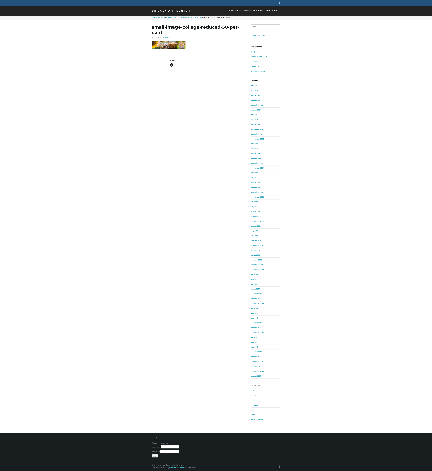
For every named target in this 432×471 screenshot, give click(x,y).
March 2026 (255, 95)
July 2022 (254, 202)
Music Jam (255, 410)
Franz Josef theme (176, 467)
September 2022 (257, 197)
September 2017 (257, 332)
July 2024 (254, 144)
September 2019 (257, 269)
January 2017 (256, 357)
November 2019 (257, 265)
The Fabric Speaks (258, 66)
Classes (254, 390)
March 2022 (255, 211)
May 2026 (254, 90)
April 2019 (254, 284)
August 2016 (256, 376)
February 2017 (256, 352)
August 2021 (256, 226)
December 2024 (257, 129)
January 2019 (256, 298)
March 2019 (255, 289)
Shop (274, 11)
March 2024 (255, 153)
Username (156, 447)
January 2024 (256, 158)
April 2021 (254, 236)
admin (167, 38)
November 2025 (257, 105)
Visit (268, 11)
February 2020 (256, 260)
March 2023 (255, 182)
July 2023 (254, 173)
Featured (254, 405)
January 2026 (256, 100)
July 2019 (254, 274)
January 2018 (256, 328)
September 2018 (257, 303)
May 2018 (254, 318)
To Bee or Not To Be (259, 57)
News (253, 415)
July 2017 (254, 337)
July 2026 (254, 86)
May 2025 (254, 119)
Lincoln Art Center (171, 10)
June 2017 (254, 342)
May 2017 (254, 347)
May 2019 (254, 279)
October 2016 (256, 366)
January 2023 (256, 187)
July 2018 (254, 308)
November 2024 (257, 134)
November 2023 (257, 163)
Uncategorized (257, 419)
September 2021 (257, 221)
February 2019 (256, 294)
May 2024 (254, 149)
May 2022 (254, 207)
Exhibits (247, 11)
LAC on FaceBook (258, 36)
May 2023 (254, 178)
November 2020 (257, 245)
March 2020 (255, 255)
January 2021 (256, 240)
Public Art (258, 11)
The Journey (255, 52)
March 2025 (255, 124)
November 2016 (257, 361)
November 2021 (257, 216)
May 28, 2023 (156, 38)
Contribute (235, 11)
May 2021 (254, 231)
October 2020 (256, 250)
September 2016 (257, 371)
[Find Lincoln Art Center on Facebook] (279, 3)
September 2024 (257, 139)
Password (156, 451)
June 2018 (254, 313)
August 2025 (256, 110)
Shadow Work (256, 61)
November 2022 (257, 192)
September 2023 (257, 168)
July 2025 (254, 115)
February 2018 (256, 323)
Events (253, 395)
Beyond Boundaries (258, 71)
